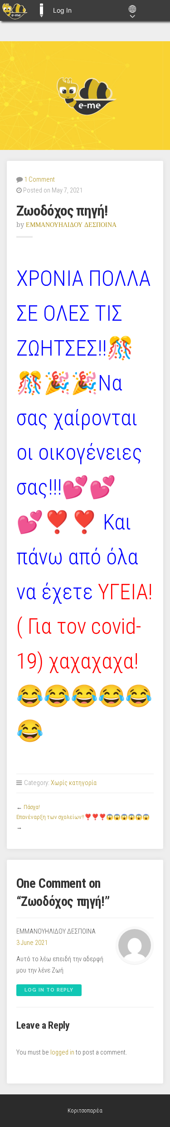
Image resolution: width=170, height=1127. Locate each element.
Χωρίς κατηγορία (74, 783)
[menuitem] (14, 10)
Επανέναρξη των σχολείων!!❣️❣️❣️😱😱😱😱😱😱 (83, 817)
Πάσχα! (32, 807)
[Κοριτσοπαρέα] (85, 95)
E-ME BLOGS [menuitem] (41, 10)
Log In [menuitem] (62, 10)
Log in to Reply (48, 990)
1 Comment (39, 179)
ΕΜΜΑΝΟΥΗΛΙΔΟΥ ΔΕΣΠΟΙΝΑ (71, 224)
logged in (62, 1052)
